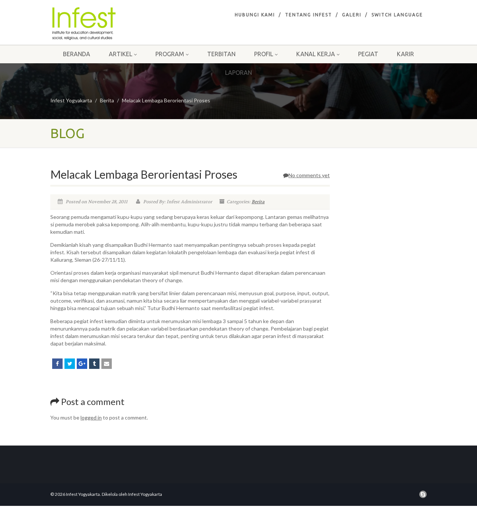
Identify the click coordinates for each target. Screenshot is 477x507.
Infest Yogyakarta (71, 100)
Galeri (351, 14)
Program (169, 54)
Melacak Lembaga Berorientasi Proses (166, 100)
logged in (91, 417)
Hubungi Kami (255, 14)
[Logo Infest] (109, 23)
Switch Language (397, 14)
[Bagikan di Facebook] (57, 363)
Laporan (238, 72)
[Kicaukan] (69, 363)
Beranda (76, 54)
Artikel (120, 54)
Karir (405, 54)
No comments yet (309, 175)
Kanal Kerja (315, 54)
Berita (107, 100)
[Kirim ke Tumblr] (94, 363)
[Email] (106, 363)
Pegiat (368, 54)
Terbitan (221, 54)
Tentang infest (308, 14)
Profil (263, 54)
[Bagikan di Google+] (82, 363)
